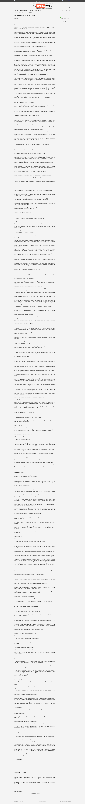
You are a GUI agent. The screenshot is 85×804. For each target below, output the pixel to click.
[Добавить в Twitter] (18, 793)
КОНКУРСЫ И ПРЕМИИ (65, 18)
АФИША (64, 21)
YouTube (45, 3)
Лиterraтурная (36, 3)
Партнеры (51, 3)
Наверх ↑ (42, 799)
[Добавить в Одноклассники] (22, 793)
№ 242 (16, 10)
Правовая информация (42, 801)
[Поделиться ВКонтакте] (15, 793)
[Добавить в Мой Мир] (21, 793)
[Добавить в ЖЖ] (24, 793)
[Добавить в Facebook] (16, 793)
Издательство (38, 10)
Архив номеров (23, 10)
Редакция (31, 10)
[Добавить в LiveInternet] (19, 793)
